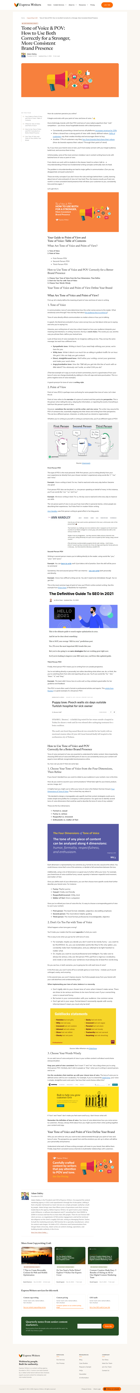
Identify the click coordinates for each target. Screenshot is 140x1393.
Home (49, 5)
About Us (71, 5)
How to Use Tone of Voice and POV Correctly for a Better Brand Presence (33, 131)
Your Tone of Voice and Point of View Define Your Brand (33, 138)
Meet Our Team (107, 1363)
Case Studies (83, 1363)
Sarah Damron (27, 1282)
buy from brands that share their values (98, 139)
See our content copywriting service (34, 1307)
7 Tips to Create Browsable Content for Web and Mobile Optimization (35, 1272)
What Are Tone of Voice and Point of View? (32, 125)
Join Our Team (107, 1367)
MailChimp (106, 1078)
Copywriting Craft (32, 18)
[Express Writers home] (30, 1355)
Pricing (92, 5)
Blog (80, 1360)
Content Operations (66, 1267)
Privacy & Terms (86, 1389)
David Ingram (60, 1282)
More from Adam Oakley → (39, 1232)
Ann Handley (52, 511)
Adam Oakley (32, 54)
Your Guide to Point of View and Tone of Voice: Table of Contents (33, 118)
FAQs (81, 1370)
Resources (82, 5)
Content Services (58, 5)
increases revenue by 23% (106, 130)
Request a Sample (85, 1367)
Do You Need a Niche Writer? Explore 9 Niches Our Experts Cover (69, 1272)
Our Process (60, 1363)
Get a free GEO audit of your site (100, 1307)
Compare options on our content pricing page (68, 1306)
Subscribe (108, 1326)
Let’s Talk (107, 5)
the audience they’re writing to (96, 312)
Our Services (60, 1360)
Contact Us (105, 1370)
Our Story (105, 1360)
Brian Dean (62, 588)
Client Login (97, 1389)
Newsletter (82, 1374)
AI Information (84, 1378)
